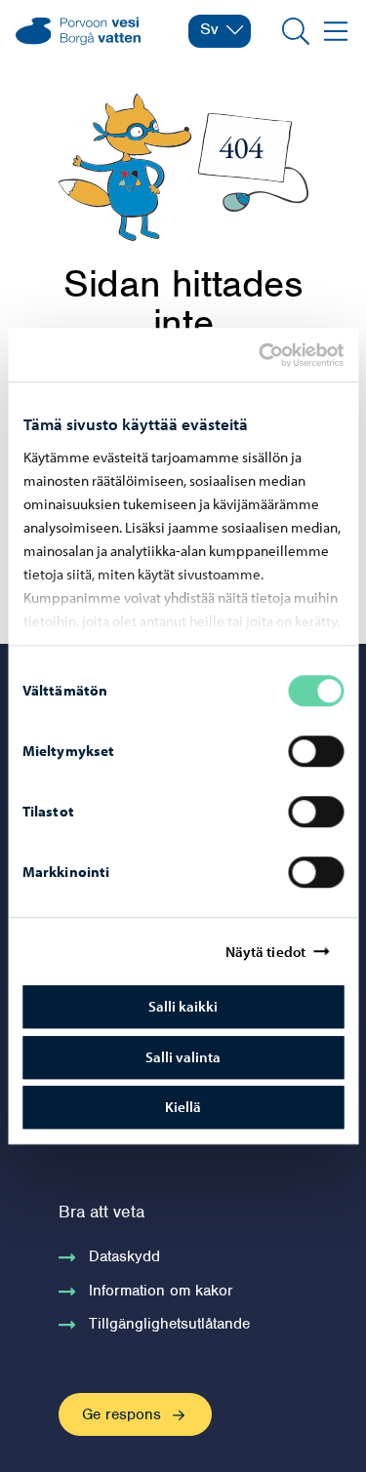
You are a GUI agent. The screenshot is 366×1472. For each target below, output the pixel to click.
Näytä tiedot (265, 951)
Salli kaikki (183, 1006)
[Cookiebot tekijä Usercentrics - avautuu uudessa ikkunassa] (275, 355)
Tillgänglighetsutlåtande (169, 1323)
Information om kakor (161, 1290)
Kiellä (183, 1106)
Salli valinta (183, 1057)
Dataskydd (124, 1256)
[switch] (316, 751)
